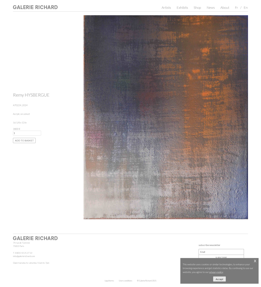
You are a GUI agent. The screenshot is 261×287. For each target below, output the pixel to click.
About (224, 7)
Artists (166, 7)
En (246, 7)
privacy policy (216, 272)
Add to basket (24, 140)
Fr (236, 7)
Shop (197, 7)
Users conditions (125, 280)
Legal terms (109, 280)
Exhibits (182, 7)
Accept (219, 279)
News (211, 7)
